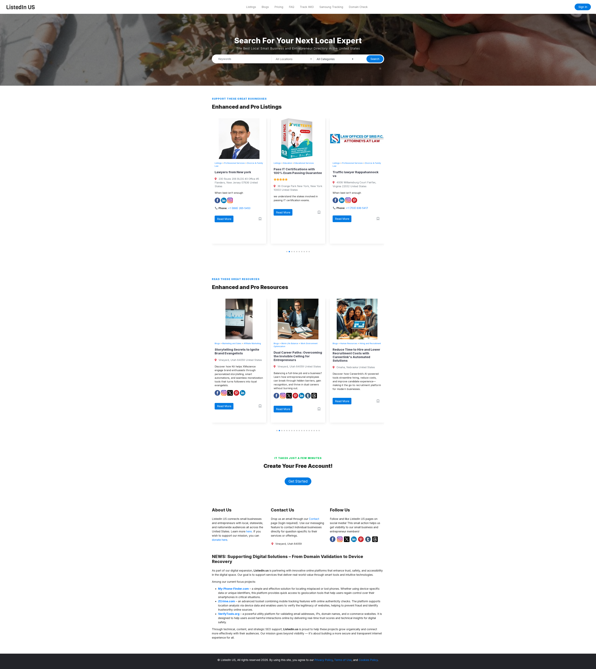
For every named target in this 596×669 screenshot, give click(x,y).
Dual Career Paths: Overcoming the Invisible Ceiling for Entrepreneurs (239, 356)
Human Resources (289, 343)
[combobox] (292, 59)
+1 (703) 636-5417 (298, 208)
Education (228, 163)
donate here (219, 539)
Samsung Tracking (331, 7)
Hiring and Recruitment (311, 343)
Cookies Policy (368, 660)
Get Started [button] (298, 481)
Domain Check (358, 7)
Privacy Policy (323, 660)
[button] (286, 251)
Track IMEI (307, 7)
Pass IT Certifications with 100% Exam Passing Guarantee (239, 171)
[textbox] (292, 59)
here (249, 531)
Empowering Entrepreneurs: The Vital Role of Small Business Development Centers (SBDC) (354, 358)
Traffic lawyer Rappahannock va (297, 174)
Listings (251, 7)
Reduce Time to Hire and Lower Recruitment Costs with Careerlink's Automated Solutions (297, 355)
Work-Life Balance (230, 343)
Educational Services (245, 163)
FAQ (291, 7)
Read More (224, 212)
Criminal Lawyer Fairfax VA (354, 172)
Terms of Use (343, 660)
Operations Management (351, 343)
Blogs (265, 7)
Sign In (582, 7)
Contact (314, 518)
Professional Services (293, 163)
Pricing (278, 7)
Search (374, 59)
